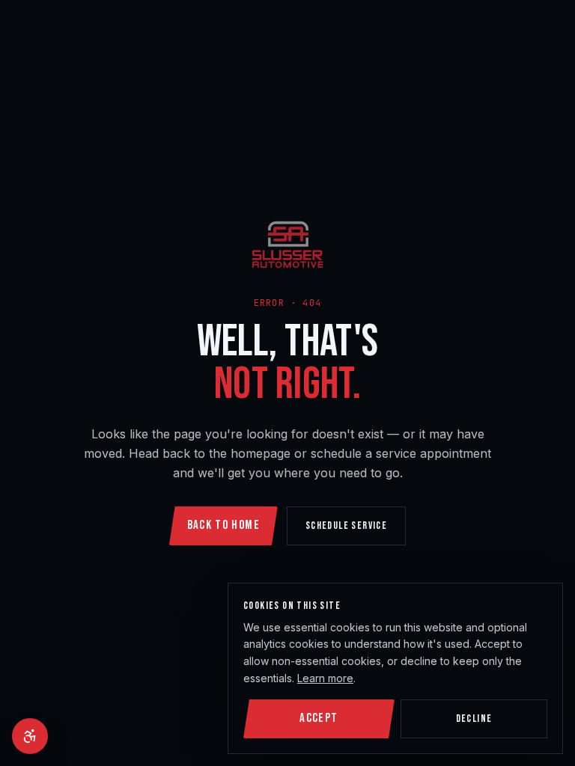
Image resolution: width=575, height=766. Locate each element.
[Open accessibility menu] (30, 736)
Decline (474, 718)
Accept (318, 718)
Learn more (325, 678)
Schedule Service (346, 525)
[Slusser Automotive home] (287, 245)
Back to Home (223, 525)
